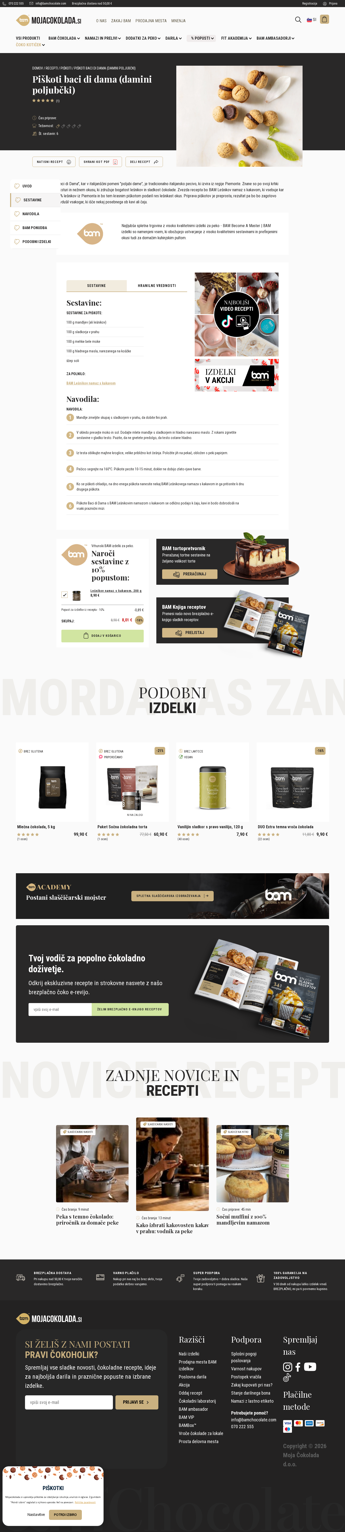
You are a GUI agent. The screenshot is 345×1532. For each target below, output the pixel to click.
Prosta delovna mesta (198, 1441)
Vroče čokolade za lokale (201, 1433)
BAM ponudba (34, 228)
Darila (171, 38)
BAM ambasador (193, 1409)
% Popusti (200, 38)
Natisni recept (50, 162)
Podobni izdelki (36, 241)
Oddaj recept (190, 1393)
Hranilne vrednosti (157, 286)
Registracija (309, 3)
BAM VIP (186, 1417)
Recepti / (53, 68)
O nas (101, 20)
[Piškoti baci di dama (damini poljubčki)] (52, 20)
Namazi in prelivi (101, 38)
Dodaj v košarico (105, 636)
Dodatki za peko (141, 38)
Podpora (246, 1339)
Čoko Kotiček (28, 44)
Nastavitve (36, 1514)
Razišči (192, 1339)
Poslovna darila (192, 1376)
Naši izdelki (189, 1353)
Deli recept (141, 162)
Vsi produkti (28, 38)
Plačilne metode (297, 1400)
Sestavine (96, 286)
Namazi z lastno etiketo (252, 1401)
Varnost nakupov (246, 1368)
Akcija (184, 1385)
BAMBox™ (187, 1425)
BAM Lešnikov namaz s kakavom (91, 383)
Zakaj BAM (121, 20)
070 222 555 (16, 3)
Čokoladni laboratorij (197, 1401)
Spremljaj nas (300, 1345)
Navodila (30, 214)
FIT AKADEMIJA (234, 38)
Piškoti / (67, 68)
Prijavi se (134, 1402)
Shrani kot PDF (97, 162)
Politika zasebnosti (85, 1502)
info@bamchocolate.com (50, 3)
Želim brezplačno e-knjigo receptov (129, 1009)
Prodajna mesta (151, 20)
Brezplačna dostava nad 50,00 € (92, 3)
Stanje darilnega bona (250, 1393)
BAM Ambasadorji (274, 38)
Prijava (332, 3)
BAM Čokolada (62, 38)
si (314, 19)
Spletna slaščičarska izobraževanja (168, 896)
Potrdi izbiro (65, 1515)
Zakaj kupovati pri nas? (252, 1385)
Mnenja (178, 20)
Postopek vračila (246, 1376)
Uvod (27, 186)
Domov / (38, 68)
